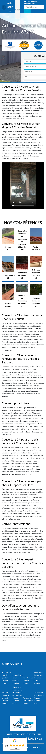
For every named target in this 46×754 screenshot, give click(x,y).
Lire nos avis (15, 749)
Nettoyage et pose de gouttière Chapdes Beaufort (6, 678)
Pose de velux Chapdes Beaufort (28, 680)
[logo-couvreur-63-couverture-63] (17, 9)
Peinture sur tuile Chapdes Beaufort (28, 700)
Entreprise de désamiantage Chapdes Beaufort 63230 (39, 698)
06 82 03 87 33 (10, 7)
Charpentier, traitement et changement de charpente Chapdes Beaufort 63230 (17, 695)
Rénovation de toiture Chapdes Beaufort (18, 679)
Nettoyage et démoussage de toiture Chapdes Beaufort (38, 678)
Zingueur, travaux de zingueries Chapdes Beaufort (6, 698)
